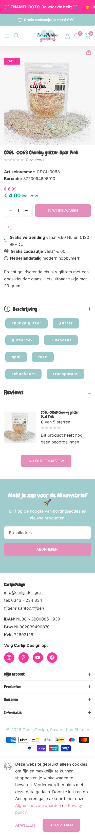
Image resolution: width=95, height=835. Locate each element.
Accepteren (61, 825)
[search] (16, 36)
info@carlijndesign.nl (24, 592)
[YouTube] (38, 657)
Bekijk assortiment (7, 36)
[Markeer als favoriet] (10, 228)
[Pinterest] (23, 657)
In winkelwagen (63, 210)
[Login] (67, 36)
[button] (86, 52)
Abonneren (47, 549)
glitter (66, 323)
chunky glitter (26, 323)
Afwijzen (25, 825)
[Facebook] (52, 657)
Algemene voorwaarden (38, 805)
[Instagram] (9, 657)
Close (47, 674)
